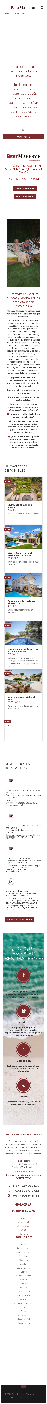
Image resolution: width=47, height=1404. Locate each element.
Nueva (7, 481)
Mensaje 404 (19, 13)
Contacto (23, 1234)
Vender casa (23, 137)
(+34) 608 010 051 (24, 196)
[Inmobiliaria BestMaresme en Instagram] (29, 1204)
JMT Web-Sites (29, 1397)
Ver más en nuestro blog (19, 919)
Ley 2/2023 (24, 1230)
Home (7, 13)
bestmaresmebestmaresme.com (23, 1175)
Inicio (23, 1218)
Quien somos (23, 1226)
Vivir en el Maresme (17, 891)
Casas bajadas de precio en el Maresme (23, 826)
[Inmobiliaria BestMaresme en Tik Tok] (21, 1204)
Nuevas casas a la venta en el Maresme (23, 792)
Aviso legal (23, 1222)
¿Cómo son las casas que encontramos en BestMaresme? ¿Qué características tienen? (24, 407)
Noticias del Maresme (18, 858)
